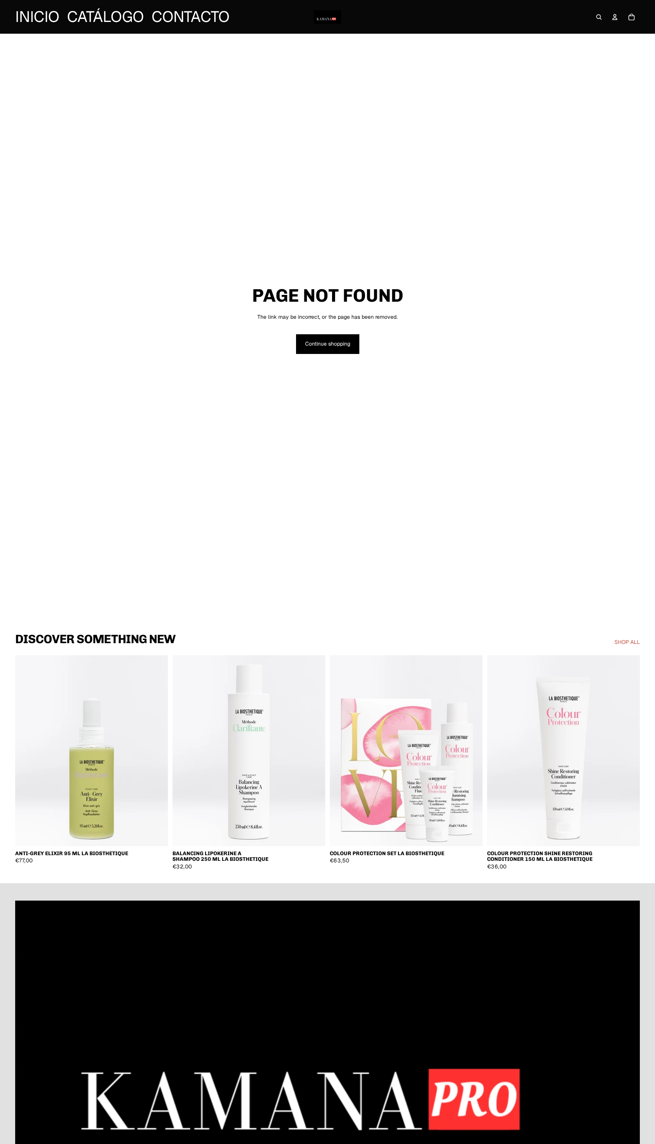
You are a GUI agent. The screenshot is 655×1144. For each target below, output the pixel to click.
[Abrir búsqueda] (599, 17)
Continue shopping (327, 343)
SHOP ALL (627, 642)
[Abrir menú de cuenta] (614, 17)
